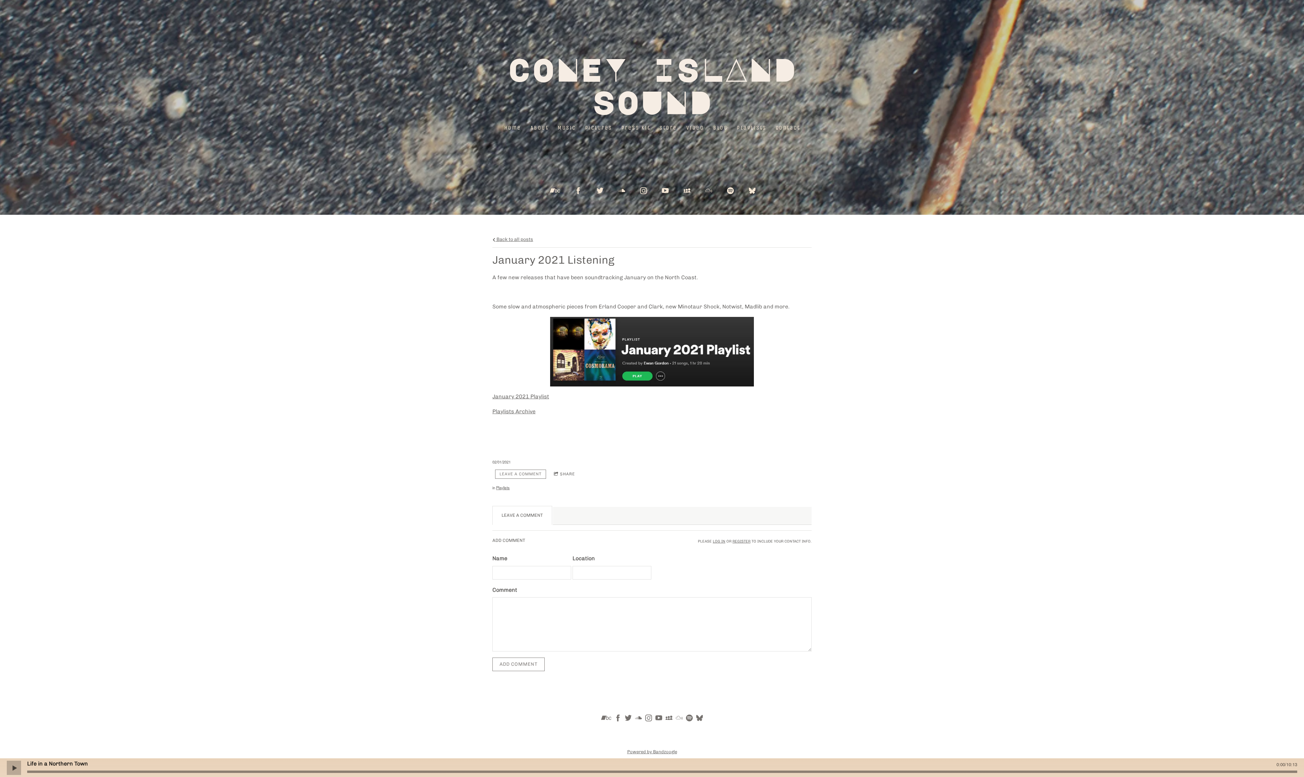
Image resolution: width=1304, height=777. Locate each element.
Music (567, 127)
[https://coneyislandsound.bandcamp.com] (555, 191)
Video (695, 127)
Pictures (598, 127)
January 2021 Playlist (520, 396)
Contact (787, 127)
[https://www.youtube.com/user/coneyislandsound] (665, 190)
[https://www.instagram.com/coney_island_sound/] (643, 190)
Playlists (751, 127)
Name (499, 558)
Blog (720, 127)
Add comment (519, 664)
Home (512, 127)
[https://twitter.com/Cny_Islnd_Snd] (600, 190)
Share (567, 474)
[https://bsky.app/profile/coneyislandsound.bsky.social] (752, 190)
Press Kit (635, 127)
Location (584, 558)
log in (719, 541)
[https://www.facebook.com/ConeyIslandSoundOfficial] (578, 190)
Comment (504, 590)
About (539, 127)
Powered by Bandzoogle (652, 751)
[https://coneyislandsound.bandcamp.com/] (606, 719)
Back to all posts (514, 239)
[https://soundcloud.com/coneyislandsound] (621, 190)
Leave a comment (521, 474)
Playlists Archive (514, 411)
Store (668, 127)
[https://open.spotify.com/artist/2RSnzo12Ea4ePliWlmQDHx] (730, 190)
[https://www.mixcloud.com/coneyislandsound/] (708, 190)
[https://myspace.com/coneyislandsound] (687, 190)
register (741, 541)
